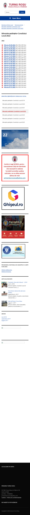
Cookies (4, 497)
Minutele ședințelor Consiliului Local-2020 (13, 104)
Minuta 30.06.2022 (9, 58)
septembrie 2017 (6, 319)
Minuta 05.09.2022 (9, 49)
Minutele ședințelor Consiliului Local (14, 96)
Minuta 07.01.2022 (9, 87)
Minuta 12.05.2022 (9, 65)
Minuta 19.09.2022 (9, 47)
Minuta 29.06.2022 (9, 60)
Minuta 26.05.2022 (9, 63)
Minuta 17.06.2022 (9, 61)
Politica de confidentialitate (14, 497)
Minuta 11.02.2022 (9, 78)
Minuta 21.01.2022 (9, 83)
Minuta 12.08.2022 (9, 52)
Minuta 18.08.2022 (9, 50)
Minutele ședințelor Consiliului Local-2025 (13, 122)
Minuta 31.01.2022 (9, 81)
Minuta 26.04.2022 (9, 69)
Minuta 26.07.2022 (9, 54)
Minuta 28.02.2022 (9, 76)
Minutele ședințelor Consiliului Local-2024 (13, 118)
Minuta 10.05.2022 (9, 67)
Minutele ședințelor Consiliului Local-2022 (14, 111)
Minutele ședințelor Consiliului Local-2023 (13, 115)
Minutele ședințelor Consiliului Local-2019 (13, 100)
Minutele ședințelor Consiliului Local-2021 (13, 107)
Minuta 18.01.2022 (9, 85)
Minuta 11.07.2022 (9, 56)
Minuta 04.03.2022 (9, 74)
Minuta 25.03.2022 (9, 72)
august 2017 (5, 320)
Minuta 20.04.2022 (9, 70)
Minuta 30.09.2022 (9, 45)
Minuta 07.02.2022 (9, 80)
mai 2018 (4, 317)
